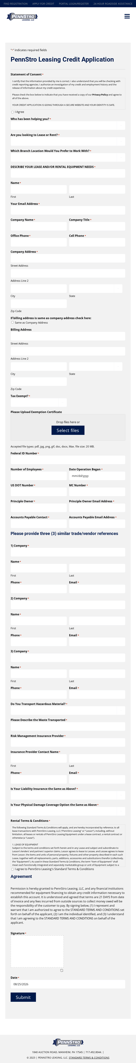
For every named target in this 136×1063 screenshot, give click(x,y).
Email (74, 582)
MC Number (78, 485)
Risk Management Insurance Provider (38, 736)
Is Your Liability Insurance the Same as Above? (44, 789)
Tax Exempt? (20, 396)
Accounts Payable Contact (30, 517)
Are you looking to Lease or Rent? (35, 135)
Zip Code (16, 311)
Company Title (80, 220)
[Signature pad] (37, 951)
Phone (16, 582)
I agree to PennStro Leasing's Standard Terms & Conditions (54, 869)
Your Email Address (25, 204)
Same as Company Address (31, 322)
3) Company (20, 651)
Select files (68, 430)
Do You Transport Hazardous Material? (39, 704)
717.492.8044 (93, 1052)
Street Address (19, 265)
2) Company (20, 598)
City (13, 296)
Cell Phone (77, 236)
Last (71, 196)
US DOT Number (23, 485)
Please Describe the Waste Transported (39, 720)
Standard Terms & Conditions (89, 1057)
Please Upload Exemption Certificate (36, 412)
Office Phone (20, 236)
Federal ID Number (25, 453)
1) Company (20, 546)
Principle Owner (23, 501)
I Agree (19, 112)
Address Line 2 (20, 280)
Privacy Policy (100, 94)
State (72, 296)
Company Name (23, 220)
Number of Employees (27, 469)
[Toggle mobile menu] (127, 16)
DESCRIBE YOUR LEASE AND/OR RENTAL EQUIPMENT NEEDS (53, 167)
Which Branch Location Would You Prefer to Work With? (51, 151)
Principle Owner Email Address (91, 501)
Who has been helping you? (31, 119)
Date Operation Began (85, 469)
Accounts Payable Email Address (92, 517)
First (13, 196)
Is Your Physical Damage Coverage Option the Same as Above (54, 805)
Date (15, 978)
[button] (62, 970)
